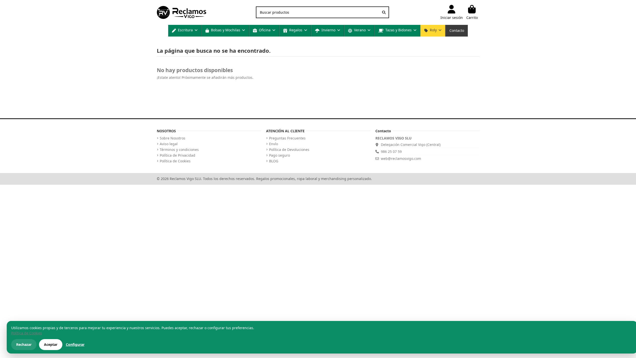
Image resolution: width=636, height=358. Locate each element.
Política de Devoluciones (289, 149)
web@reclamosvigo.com (401, 158)
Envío (273, 144)
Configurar (75, 344)
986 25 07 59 (391, 151)
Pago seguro (279, 155)
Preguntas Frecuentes (287, 138)
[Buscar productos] (384, 12)
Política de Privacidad (177, 155)
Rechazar (24, 344)
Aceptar (50, 344)
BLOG (273, 161)
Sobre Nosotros (172, 138)
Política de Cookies (175, 161)
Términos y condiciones (179, 149)
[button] (184, 31)
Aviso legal (169, 144)
